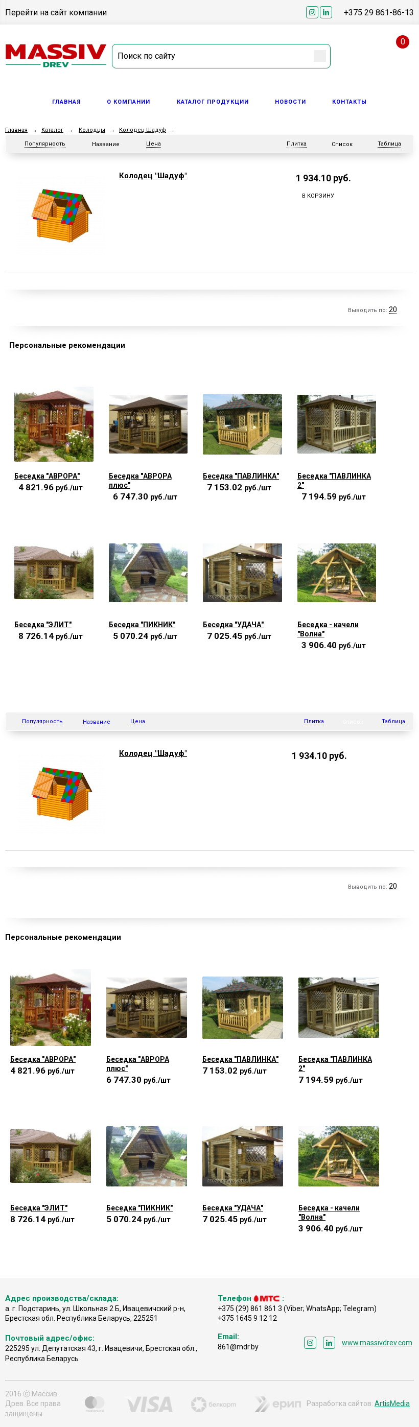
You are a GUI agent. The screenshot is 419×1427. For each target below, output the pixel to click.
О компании (128, 102)
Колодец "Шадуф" (153, 175)
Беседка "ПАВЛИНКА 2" (334, 480)
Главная (66, 102)
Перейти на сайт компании (56, 12)
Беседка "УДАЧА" (233, 625)
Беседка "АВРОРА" (47, 476)
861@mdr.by (238, 1347)
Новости (290, 102)
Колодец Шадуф (142, 130)
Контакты (349, 102)
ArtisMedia (392, 1403)
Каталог (52, 130)
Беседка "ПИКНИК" (142, 625)
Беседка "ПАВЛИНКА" (241, 476)
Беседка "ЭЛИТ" (43, 625)
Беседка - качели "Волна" (328, 629)
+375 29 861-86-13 (379, 12)
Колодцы (92, 130)
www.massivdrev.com (377, 1343)
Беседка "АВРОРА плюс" (140, 480)
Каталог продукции (213, 102)
